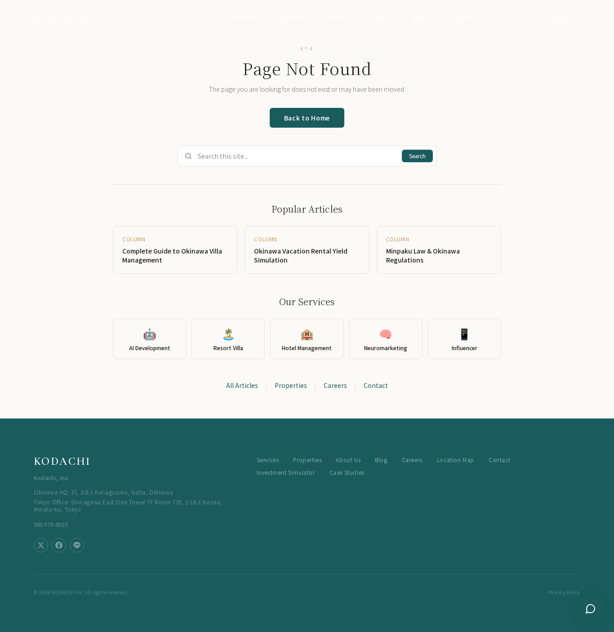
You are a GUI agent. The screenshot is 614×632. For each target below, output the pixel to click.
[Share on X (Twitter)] (41, 545)
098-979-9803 (50, 524)
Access (338, 17)
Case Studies (347, 472)
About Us (381, 17)
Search (417, 156)
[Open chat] (590, 608)
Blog (421, 17)
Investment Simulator (286, 472)
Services (242, 17)
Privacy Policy (564, 592)
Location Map (455, 459)
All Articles (242, 385)
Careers (459, 17)
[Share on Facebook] (59, 545)
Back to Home (307, 117)
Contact (556, 17)
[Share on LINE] (77, 545)
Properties (292, 17)
